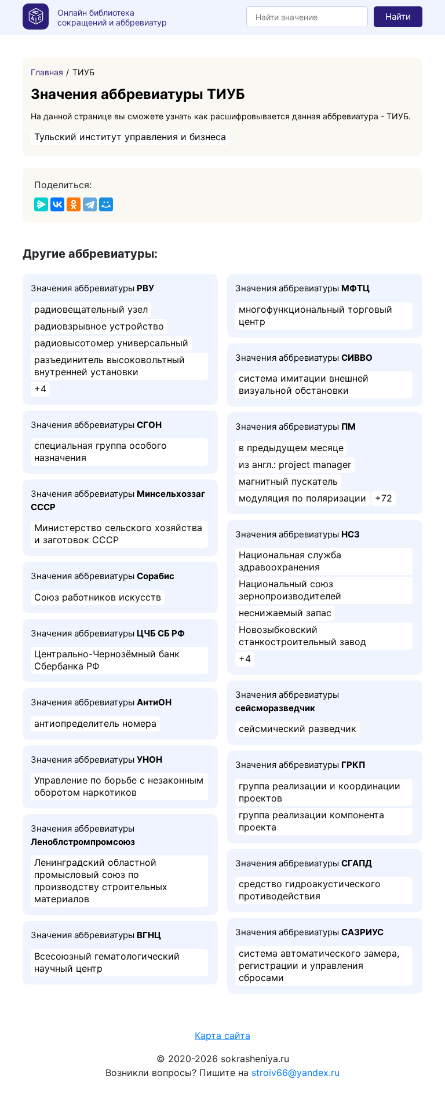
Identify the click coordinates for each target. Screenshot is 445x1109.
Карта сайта (222, 1035)
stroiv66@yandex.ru (295, 1072)
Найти (398, 16)
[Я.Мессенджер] (41, 204)
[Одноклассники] (74, 204)
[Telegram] (90, 204)
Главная (47, 72)
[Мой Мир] (106, 204)
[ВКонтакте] (57, 204)
